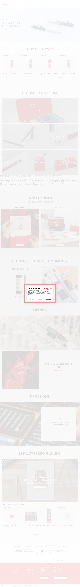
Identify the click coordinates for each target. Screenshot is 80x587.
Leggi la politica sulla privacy (32, 296)
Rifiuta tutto (31, 299)
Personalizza (40, 299)
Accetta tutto (48, 299)
